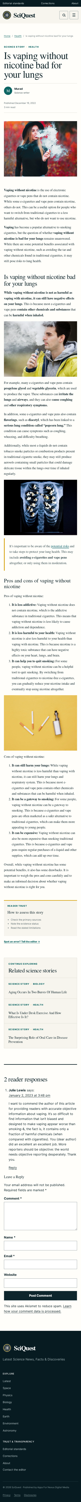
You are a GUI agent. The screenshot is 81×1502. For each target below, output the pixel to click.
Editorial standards (13, 3)
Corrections (47, 3)
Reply (13, 1168)
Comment (13, 1198)
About (75, 3)
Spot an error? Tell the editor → (22, 941)
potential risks (60, 546)
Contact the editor (14, 1469)
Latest (7, 1381)
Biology (7, 1402)
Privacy (6, 1495)
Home (7, 36)
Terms (17, 1495)
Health (18, 36)
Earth (6, 1416)
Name (10, 1237)
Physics (7, 1395)
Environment (10, 1423)
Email (9, 1256)
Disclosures (30, 1495)
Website (10, 1275)
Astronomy (9, 1430)
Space (7, 1388)
